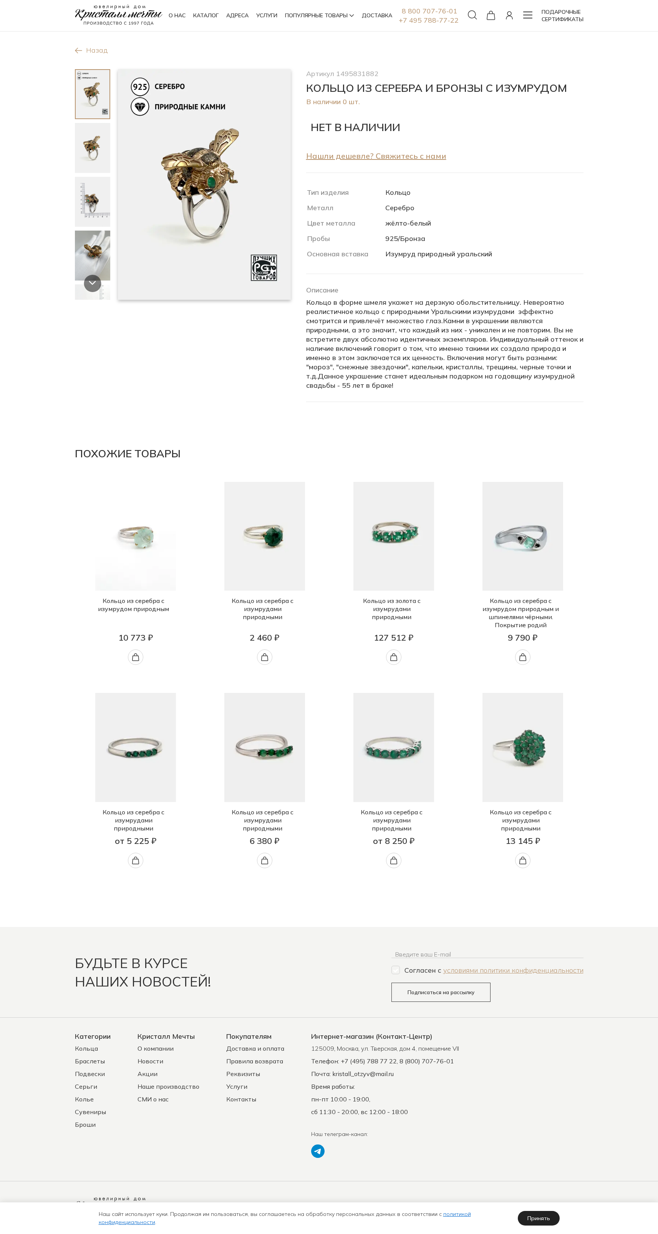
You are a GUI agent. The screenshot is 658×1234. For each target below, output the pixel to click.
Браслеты (90, 1061)
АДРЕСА (237, 15)
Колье (84, 1099)
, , (385, 1048)
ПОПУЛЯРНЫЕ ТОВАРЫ (316, 15)
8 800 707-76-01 (429, 11)
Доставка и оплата (255, 1048)
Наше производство (168, 1086)
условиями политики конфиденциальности (513, 970)
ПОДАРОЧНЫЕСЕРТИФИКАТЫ (562, 15)
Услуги (236, 1086)
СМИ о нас (153, 1099)
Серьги (86, 1086)
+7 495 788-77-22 (429, 20)
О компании (156, 1048)
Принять (538, 1218)
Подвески (90, 1074)
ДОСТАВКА (377, 15)
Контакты (241, 1099)
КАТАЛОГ (206, 15)
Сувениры (90, 1112)
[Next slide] (92, 283)
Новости (150, 1061)
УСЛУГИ (266, 15)
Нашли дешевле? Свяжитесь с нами (376, 156)
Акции (147, 1074)
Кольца (86, 1048)
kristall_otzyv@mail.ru (363, 1074)
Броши (85, 1124)
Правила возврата (254, 1061)
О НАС (177, 15)
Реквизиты (243, 1074)
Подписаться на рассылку (441, 992)
